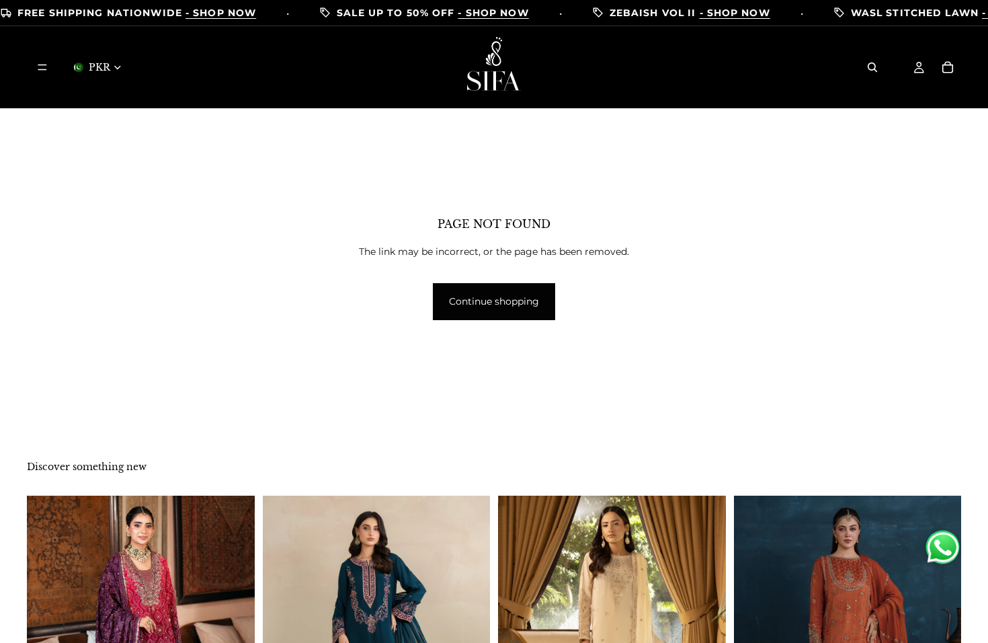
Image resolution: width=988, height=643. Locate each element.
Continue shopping (494, 301)
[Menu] (42, 67)
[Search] (872, 67)
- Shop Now (221, 13)
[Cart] (947, 67)
